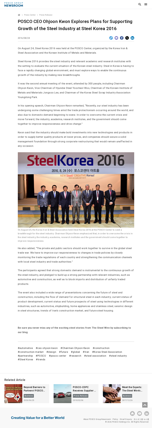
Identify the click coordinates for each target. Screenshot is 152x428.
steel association (96, 355)
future (64, 351)
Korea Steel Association (108, 351)
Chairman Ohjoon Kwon (76, 348)
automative (26, 348)
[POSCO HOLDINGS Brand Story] (37, 420)
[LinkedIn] (132, 38)
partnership (26, 355)
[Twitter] (127, 38)
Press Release (45, 15)
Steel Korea (26, 359)
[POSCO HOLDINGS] (132, 413)
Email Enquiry (126, 419)
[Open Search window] (140, 4)
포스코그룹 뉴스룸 (141, 419)
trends (41, 359)
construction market (31, 351)
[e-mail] (116, 38)
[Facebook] (122, 38)
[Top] (145, 405)
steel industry (119, 355)
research (76, 355)
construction (101, 348)
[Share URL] (111, 38)
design (52, 351)
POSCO (42, 355)
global (76, 351)
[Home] (19, 14)
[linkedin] (146, 413)
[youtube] (139, 413)
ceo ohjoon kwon (47, 348)
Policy (115, 419)
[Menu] (146, 4)
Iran (87, 351)
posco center (58, 355)
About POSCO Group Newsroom (97, 419)
